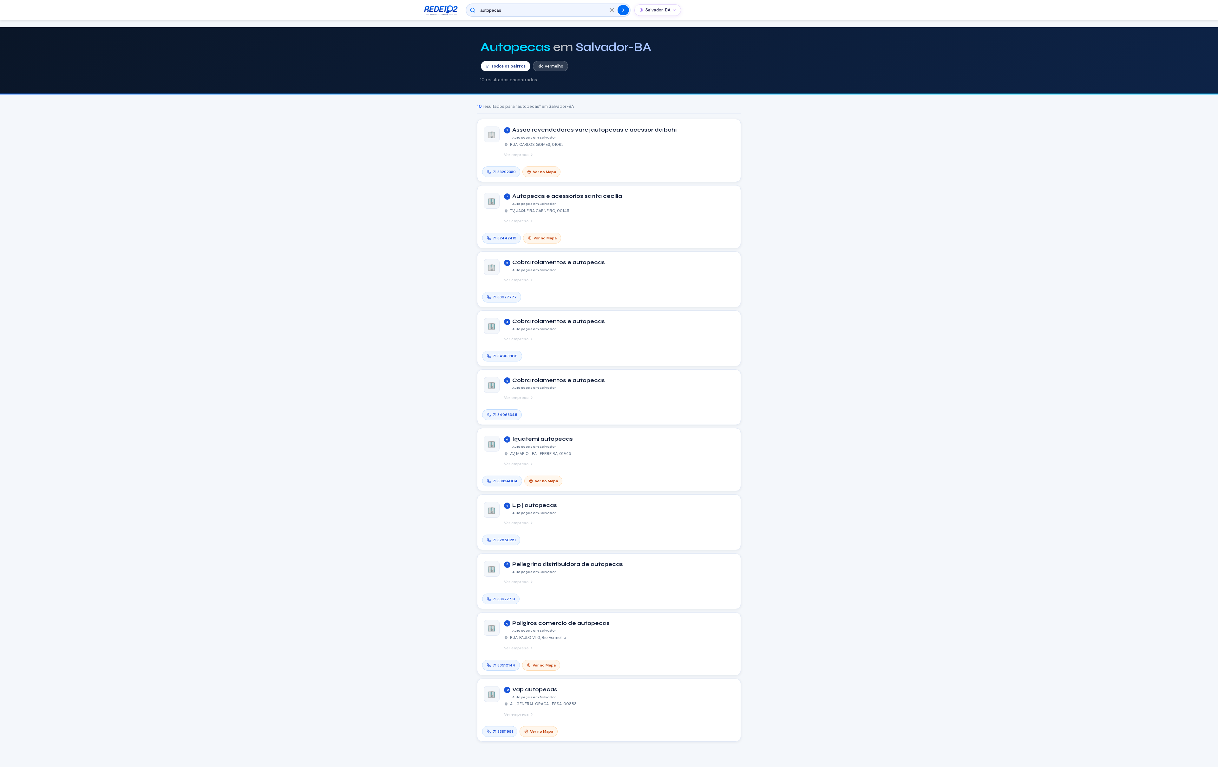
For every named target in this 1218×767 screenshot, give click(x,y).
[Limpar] (612, 10)
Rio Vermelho (550, 66)
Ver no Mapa (544, 171)
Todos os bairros (508, 66)
